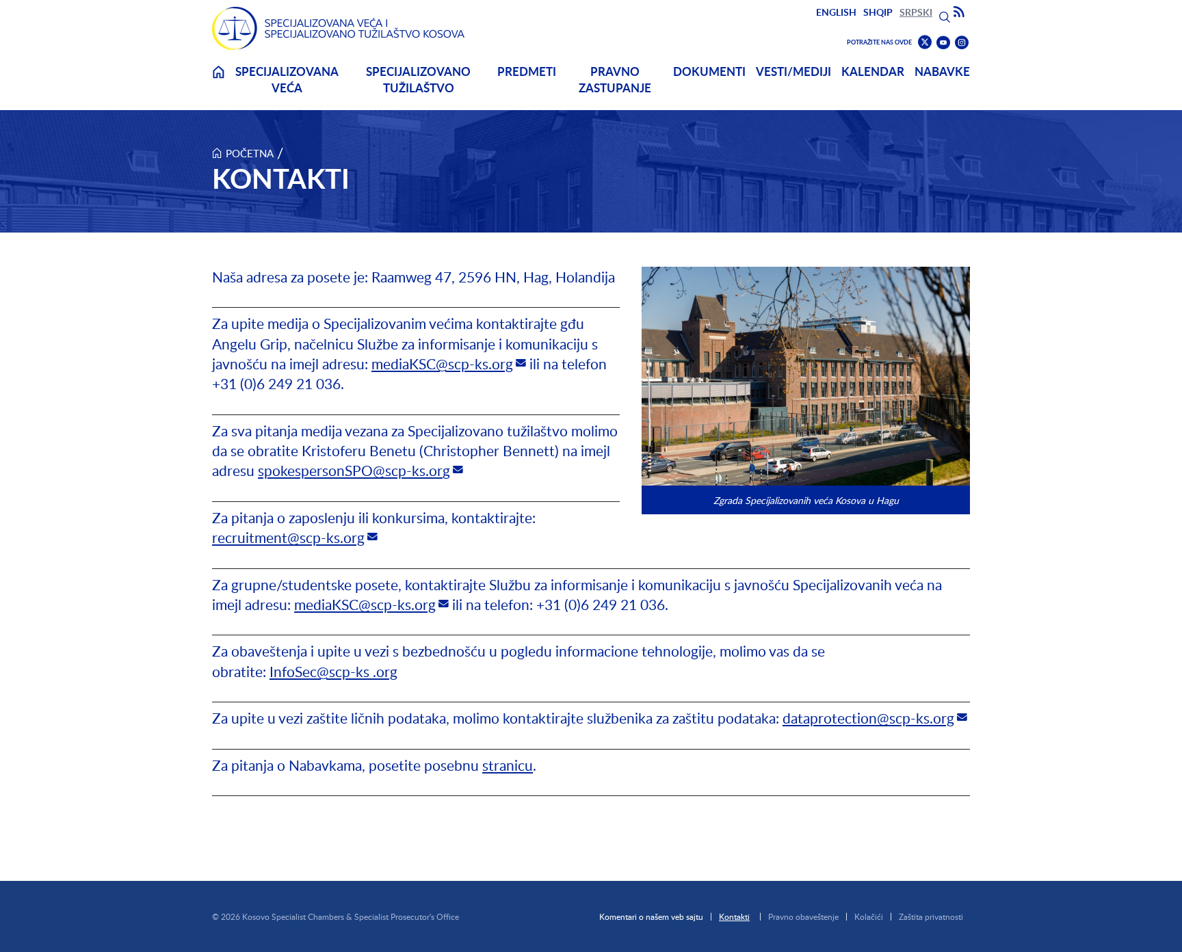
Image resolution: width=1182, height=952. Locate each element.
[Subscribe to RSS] (959, 12)
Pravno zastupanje (615, 80)
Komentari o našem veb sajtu (651, 916)
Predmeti (526, 71)
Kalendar (872, 71)
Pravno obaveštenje (803, 916)
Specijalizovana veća (287, 80)
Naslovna (218, 80)
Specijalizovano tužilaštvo (418, 80)
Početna (250, 153)
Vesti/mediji (793, 71)
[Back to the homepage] (338, 28)
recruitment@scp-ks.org (288, 537)
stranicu (507, 765)
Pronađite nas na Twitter (925, 42)
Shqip (878, 11)
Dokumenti (709, 71)
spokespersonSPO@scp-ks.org (354, 470)
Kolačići (868, 916)
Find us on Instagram (962, 43)
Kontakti (734, 916)
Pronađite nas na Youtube (943, 43)
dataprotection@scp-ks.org (868, 718)
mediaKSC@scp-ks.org (442, 363)
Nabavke (942, 71)
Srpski (915, 11)
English (836, 11)
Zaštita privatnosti (931, 916)
